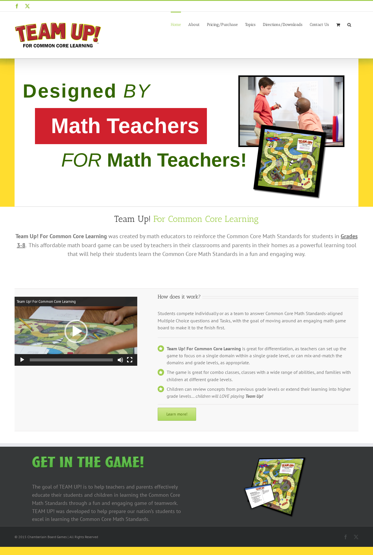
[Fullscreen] (130, 360)
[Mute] (120, 360)
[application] (76, 331)
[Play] (22, 360)
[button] (349, 24)
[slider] (71, 359)
